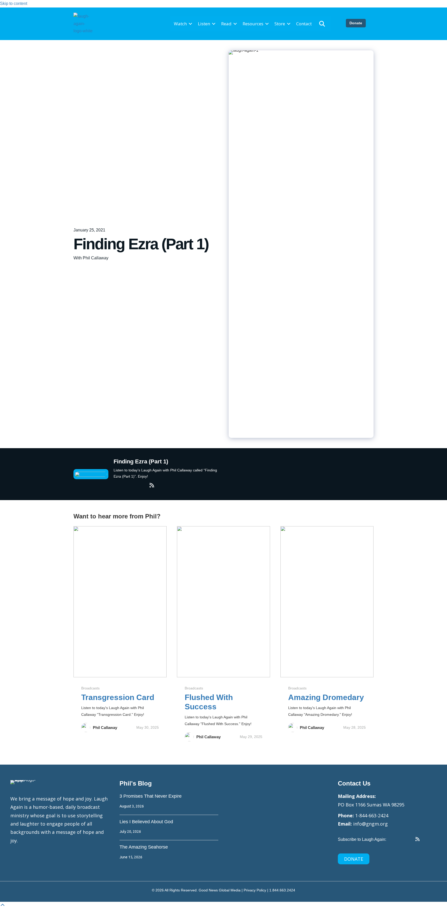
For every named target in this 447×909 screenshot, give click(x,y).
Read (226, 24)
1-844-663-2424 (371, 815)
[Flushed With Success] (223, 601)
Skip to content (13, 3)
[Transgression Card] (120, 601)
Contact (304, 24)
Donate (355, 23)
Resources (253, 24)
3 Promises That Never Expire (151, 796)
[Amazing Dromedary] (327, 601)
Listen (204, 24)
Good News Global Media (220, 890)
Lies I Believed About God (146, 821)
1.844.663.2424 (282, 890)
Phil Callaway (105, 727)
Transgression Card (117, 697)
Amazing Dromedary (326, 697)
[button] (190, 24)
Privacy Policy (255, 890)
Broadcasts (90, 688)
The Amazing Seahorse (144, 847)
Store (279, 24)
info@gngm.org (370, 824)
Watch (180, 24)
